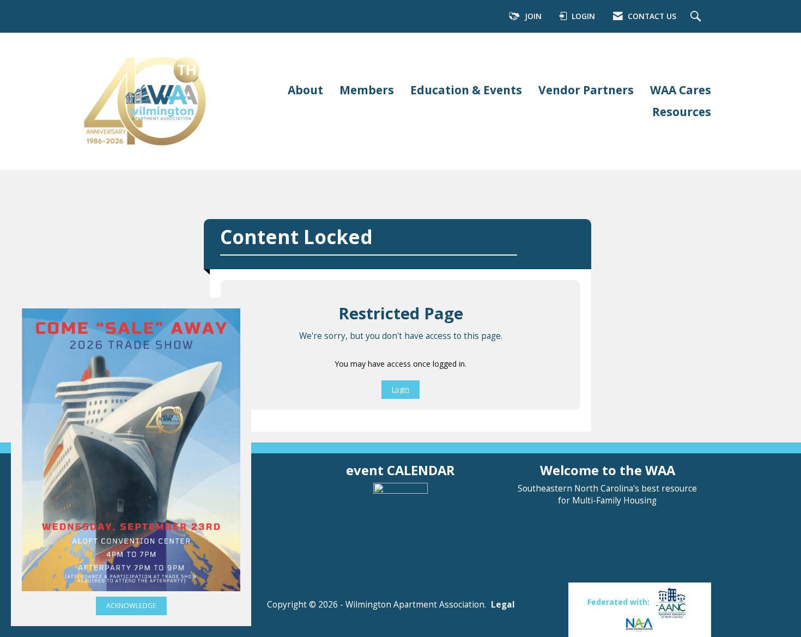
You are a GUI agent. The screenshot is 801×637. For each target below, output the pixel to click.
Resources (681, 111)
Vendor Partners (586, 90)
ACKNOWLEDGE (131, 605)
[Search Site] (696, 16)
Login (400, 389)
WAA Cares (680, 90)
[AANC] (670, 602)
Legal (503, 604)
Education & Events (466, 90)
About (305, 90)
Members (366, 90)
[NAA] (639, 623)
